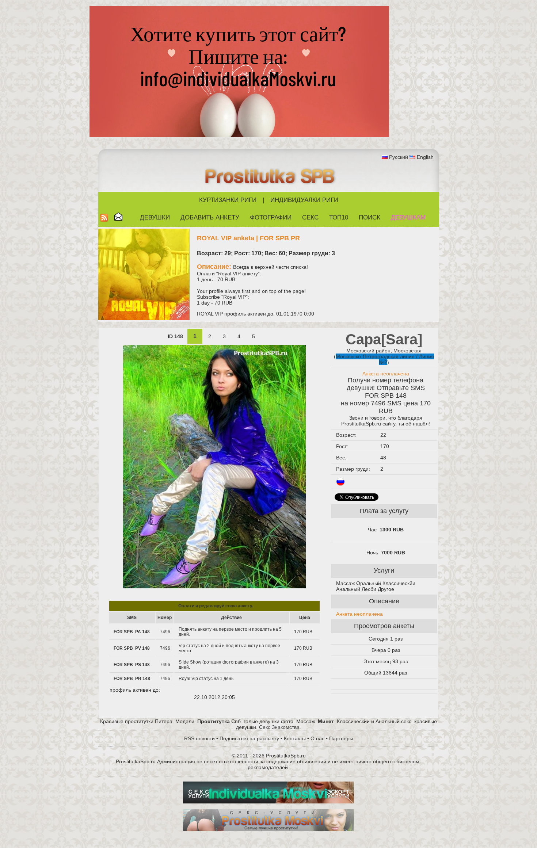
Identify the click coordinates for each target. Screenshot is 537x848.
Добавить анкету (209, 217)
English (425, 157)
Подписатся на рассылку (249, 738)
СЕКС (310, 217)
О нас (317, 738)
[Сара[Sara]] (214, 586)
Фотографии (271, 217)
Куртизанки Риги (227, 199)
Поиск (369, 217)
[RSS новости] (104, 219)
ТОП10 (338, 217)
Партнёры (341, 738)
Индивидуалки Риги (304, 199)
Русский (398, 157)
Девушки (155, 217)
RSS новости (199, 738)
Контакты (295, 738)
